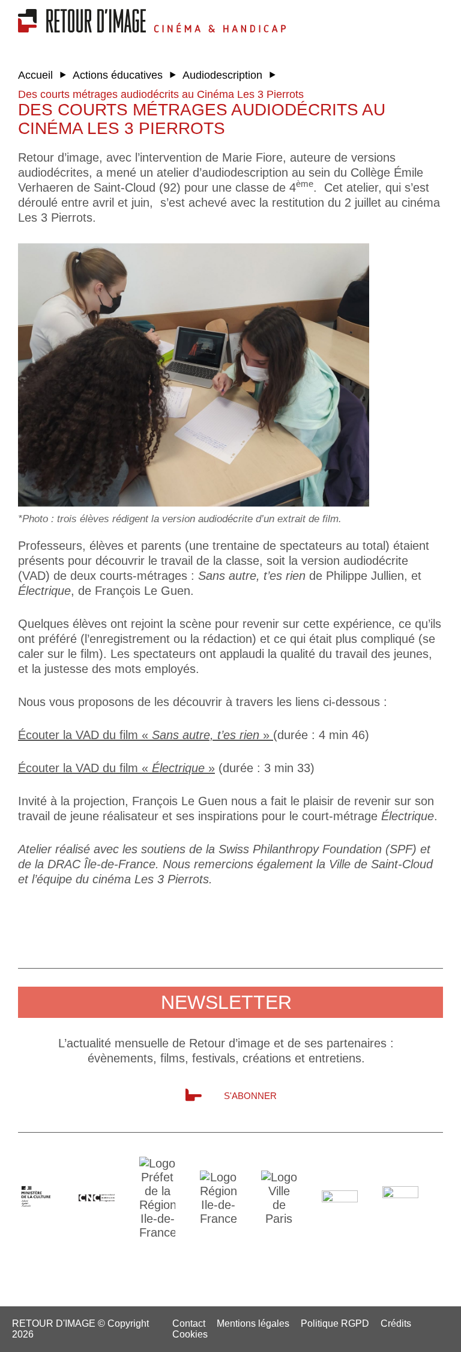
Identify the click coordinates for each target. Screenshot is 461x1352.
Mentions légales (253, 1323)
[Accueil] (86, 28)
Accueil (35, 75)
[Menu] (404, 18)
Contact (188, 1323)
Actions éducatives (118, 75)
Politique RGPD (335, 1323)
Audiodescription (222, 75)
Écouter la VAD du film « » (145, 734)
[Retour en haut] (410, 1339)
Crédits (396, 1323)
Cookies (190, 1334)
